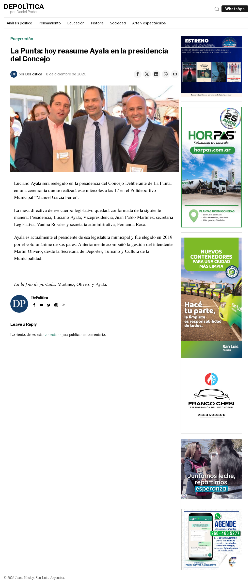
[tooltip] (138, 74)
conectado (53, 334)
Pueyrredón (21, 38)
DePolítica (33, 74)
